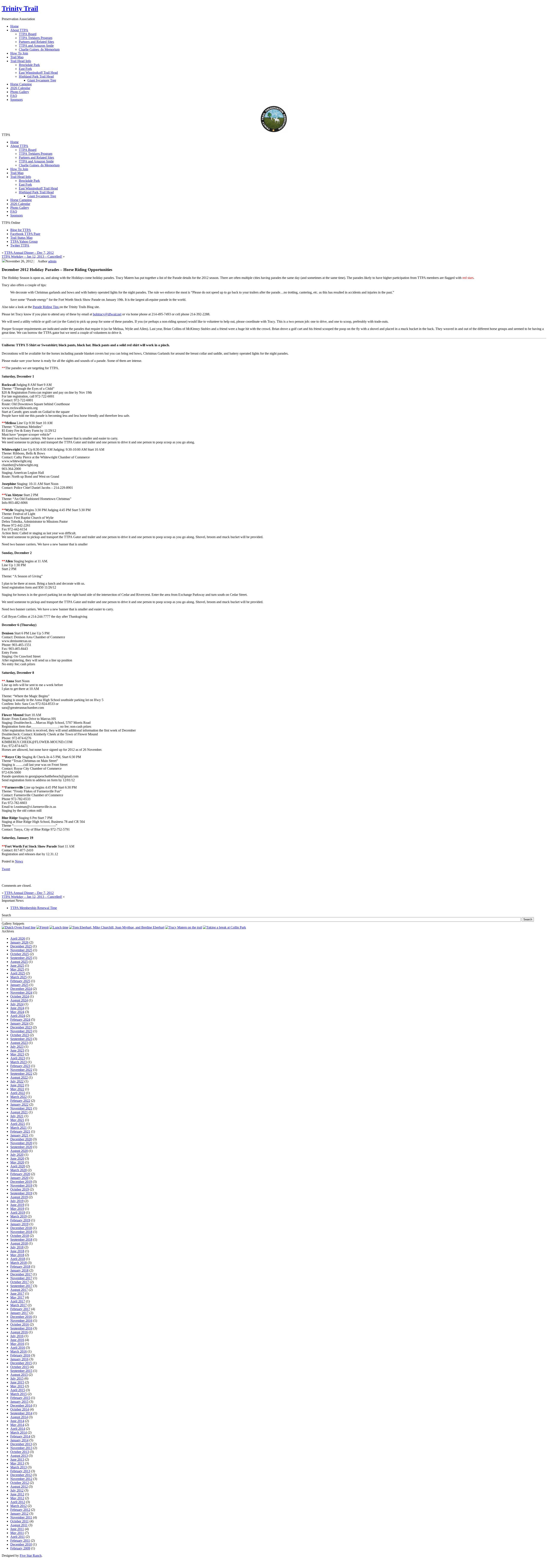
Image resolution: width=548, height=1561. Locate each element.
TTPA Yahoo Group (24, 241)
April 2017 (17, 1301)
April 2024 (17, 1016)
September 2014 (21, 1413)
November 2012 (21, 1479)
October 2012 (19, 1482)
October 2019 (19, 1189)
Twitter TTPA (19, 245)
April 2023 (17, 1058)
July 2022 (17, 1081)
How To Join (19, 169)
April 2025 (17, 973)
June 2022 (17, 1085)
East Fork (25, 69)
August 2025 (19, 961)
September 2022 (21, 1073)
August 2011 (19, 1525)
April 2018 (17, 1259)
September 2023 (21, 1039)
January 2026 (19, 942)
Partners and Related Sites (36, 42)
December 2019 (21, 1181)
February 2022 (20, 1100)
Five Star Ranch (31, 1555)
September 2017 (21, 1286)
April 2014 (17, 1428)
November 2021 (21, 1108)
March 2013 (18, 1467)
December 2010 (21, 1544)
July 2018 (17, 1247)
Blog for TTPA (20, 230)
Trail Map (17, 173)
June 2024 (17, 1008)
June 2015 (17, 1382)
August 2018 (19, 1243)
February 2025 (20, 981)
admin (52, 261)
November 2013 (21, 1448)
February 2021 (20, 1131)
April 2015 (17, 1390)
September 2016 (21, 1328)
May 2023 (17, 1054)
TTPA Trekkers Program (35, 38)
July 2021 (17, 1116)
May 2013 (17, 1463)
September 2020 (21, 1147)
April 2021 (17, 1124)
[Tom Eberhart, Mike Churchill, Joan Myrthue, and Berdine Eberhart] (116, 927)
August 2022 (19, 1077)
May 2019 (17, 1208)
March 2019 (18, 1216)
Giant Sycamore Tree (41, 80)
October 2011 (19, 1521)
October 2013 (19, 1452)
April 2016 (17, 1347)
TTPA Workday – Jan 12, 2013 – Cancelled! (32, 256)
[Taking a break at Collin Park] (224, 927)
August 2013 (19, 1455)
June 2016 (17, 1340)
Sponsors (16, 215)
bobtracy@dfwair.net (107, 314)
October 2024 (19, 996)
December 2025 (21, 946)
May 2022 (17, 1089)
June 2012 (17, 1494)
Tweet (6, 869)
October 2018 (19, 1235)
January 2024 (19, 1023)
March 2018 (18, 1262)
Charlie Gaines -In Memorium (39, 49)
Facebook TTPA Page (25, 234)
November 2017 (21, 1278)
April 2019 (17, 1212)
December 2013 (21, 1444)
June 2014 (17, 1421)
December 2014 (21, 1405)
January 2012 (19, 1513)
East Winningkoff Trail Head (38, 72)
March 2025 (18, 977)
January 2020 (19, 1178)
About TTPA (19, 146)
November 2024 (21, 992)
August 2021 (19, 1112)
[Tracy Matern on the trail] (183, 927)
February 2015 (20, 1398)
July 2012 (17, 1490)
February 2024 (20, 1019)
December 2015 (21, 1363)
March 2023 (18, 1062)
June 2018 (17, 1251)
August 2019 (19, 1197)
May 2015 (17, 1386)
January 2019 (19, 1224)
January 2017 (19, 1313)
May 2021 (17, 1120)
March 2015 (18, 1394)
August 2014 (19, 1417)
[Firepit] (42, 927)
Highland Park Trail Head (36, 76)
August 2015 (19, 1374)
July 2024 (17, 1004)
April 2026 (17, 938)
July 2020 (17, 1154)
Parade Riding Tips (46, 307)
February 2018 (20, 1266)
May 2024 (17, 1012)
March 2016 (18, 1351)
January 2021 (19, 1135)
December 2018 (21, 1228)
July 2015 (17, 1378)
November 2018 (21, 1232)
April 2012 (17, 1502)
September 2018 (21, 1239)
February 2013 (20, 1471)
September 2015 (21, 1371)
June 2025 (17, 965)
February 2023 (20, 1066)
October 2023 (19, 1035)
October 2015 (19, 1367)
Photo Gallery (19, 207)
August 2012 (19, 1486)
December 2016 (21, 1317)
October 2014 (19, 1409)
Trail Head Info (20, 177)
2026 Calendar (20, 204)
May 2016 (17, 1344)
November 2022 (21, 1070)
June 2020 (17, 1158)
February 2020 (20, 1174)
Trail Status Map (21, 237)
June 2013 (17, 1459)
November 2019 (21, 1185)
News (19, 861)
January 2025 (19, 985)
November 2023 (21, 1031)
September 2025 (21, 958)
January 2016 (19, 1359)
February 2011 (20, 1540)
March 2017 (18, 1305)
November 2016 (21, 1320)
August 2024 (19, 1000)
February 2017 (20, 1309)
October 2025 (19, 954)
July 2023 (17, 1046)
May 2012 (17, 1498)
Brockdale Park (29, 65)
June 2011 (17, 1529)
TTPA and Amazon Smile (36, 45)
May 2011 (17, 1533)
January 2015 (19, 1401)
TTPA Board (27, 34)
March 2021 (18, 1127)
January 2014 (19, 1440)
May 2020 (17, 1162)
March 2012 (18, 1506)
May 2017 (17, 1297)
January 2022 (19, 1104)
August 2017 (19, 1290)
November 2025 (21, 950)
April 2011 (17, 1536)
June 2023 (17, 1050)
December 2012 (21, 1475)
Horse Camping (21, 200)
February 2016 (20, 1355)
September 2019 (21, 1193)
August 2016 (19, 1332)
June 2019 (17, 1205)
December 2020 (21, 1139)
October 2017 (19, 1282)
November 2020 (21, 1143)
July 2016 (17, 1336)
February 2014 (20, 1436)
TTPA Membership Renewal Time (33, 908)
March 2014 (18, 1432)
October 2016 (19, 1324)
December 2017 (21, 1274)
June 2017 (17, 1293)
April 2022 (17, 1093)
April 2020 (17, 1166)
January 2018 (19, 1270)
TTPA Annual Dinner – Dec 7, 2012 (29, 252)
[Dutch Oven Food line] (19, 927)
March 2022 (18, 1097)
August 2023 (19, 1043)
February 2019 (20, 1220)
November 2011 (21, 1517)
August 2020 (19, 1151)
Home (14, 142)
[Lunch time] (58, 927)
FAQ (13, 211)
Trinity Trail (20, 8)
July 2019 (17, 1201)
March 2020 (18, 1170)
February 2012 (20, 1509)
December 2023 (21, 1027)
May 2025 (17, 969)
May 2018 (17, 1255)
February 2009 (20, 1548)
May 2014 (17, 1425)
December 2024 (21, 988)
